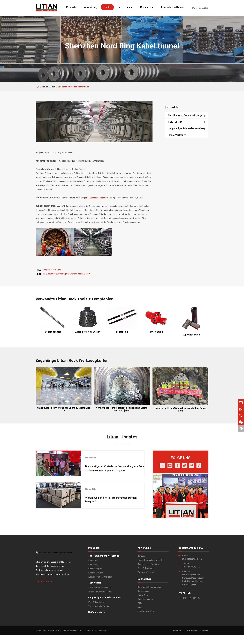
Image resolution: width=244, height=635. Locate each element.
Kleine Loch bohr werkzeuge (100, 577)
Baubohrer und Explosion (148, 564)
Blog (140, 607)
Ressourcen (147, 7)
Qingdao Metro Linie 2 (53, 269)
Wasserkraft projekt (146, 572)
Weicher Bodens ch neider (99, 591)
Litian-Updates (122, 437)
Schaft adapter (53, 331)
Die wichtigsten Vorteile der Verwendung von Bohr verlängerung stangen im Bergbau (114, 468)
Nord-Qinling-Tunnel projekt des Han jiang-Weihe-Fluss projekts (122, 409)
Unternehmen (125, 7)
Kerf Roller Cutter (96, 602)
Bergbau (141, 556)
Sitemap (177, 630)
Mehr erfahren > (44, 581)
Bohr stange (93, 564)
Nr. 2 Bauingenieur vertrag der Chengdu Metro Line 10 (66, 274)
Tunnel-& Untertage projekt (150, 560)
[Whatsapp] (241, 409)
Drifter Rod (122, 331)
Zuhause (44, 87)
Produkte (71, 7)
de (193, 8)
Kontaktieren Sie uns (172, 7)
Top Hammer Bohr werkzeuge (185, 115)
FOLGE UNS (184, 593)
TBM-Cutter (175, 121)
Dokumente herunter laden (149, 587)
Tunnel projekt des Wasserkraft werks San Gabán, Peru (180, 409)
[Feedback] (241, 428)
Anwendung (90, 7)
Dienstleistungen (145, 599)
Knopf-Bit (92, 560)
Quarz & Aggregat (145, 568)
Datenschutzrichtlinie (197, 630)
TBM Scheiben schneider (96, 198)
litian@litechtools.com (192, 559)
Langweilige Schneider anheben (186, 128)
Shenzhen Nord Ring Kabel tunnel (73, 87)
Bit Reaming (156, 331)
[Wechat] (241, 422)
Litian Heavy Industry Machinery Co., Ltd (68, 630)
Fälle (107, 7)
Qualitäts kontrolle (146, 611)
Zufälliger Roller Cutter (87, 331)
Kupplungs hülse (191, 334)
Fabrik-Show (143, 595)
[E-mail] (241, 402)
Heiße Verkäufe (177, 135)
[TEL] (241, 415)
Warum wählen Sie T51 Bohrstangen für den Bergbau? (111, 499)
